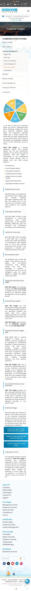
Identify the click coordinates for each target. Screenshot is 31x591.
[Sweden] (19, 1)
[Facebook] (4, 563)
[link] (8, 16)
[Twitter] (8, 563)
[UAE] (16, 1)
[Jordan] (14, 1)
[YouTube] (12, 563)
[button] (28, 10)
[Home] (3, 16)
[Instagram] (21, 563)
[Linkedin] (16, 563)
